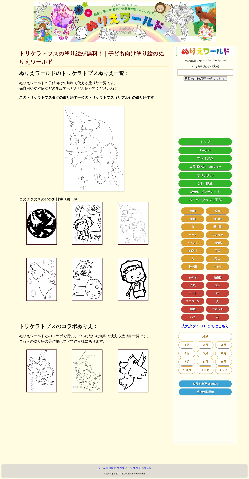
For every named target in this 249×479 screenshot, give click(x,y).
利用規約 (111, 468)
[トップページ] (125, 41)
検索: (216, 66)
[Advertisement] (205, 109)
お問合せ (146, 468)
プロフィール (124, 468)
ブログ (137, 468)
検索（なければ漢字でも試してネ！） (205, 78)
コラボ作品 (197, 166)
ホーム (101, 468)
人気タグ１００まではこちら (205, 326)
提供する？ (215, 167)
